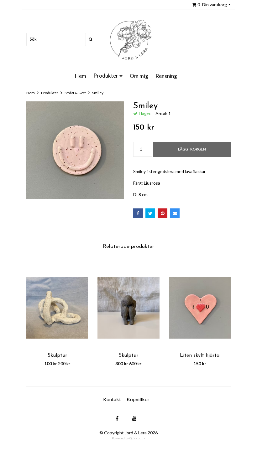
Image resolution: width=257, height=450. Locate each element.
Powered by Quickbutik (128, 438)
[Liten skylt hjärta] (200, 308)
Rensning (166, 76)
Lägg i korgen (192, 149)
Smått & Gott (75, 92)
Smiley (97, 92)
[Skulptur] (57, 308)
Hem (80, 76)
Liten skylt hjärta (199, 355)
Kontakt (112, 399)
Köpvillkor (138, 399)
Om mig (139, 76)
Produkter (105, 75)
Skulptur (57, 355)
